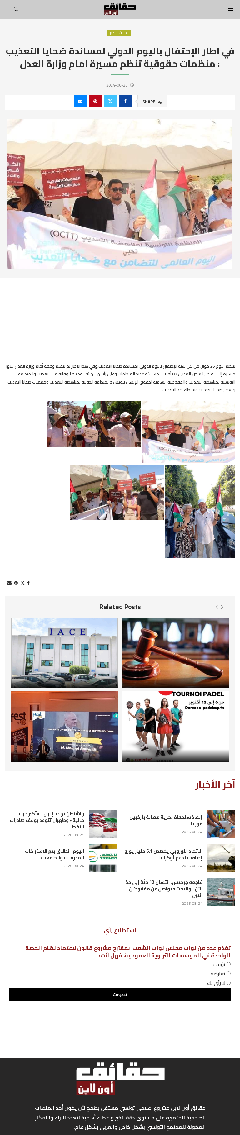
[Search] (16, 11)
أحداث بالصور (119, 33)
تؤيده (220, 964)
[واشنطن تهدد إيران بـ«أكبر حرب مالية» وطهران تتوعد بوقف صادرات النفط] (103, 824)
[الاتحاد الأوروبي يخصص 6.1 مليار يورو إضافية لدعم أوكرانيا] (221, 858)
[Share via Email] (80, 101)
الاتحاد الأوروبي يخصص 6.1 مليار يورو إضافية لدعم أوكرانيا (163, 854)
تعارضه (219, 973)
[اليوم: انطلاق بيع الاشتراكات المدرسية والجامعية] (103, 858)
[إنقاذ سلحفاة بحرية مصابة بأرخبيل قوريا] (221, 824)
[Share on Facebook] (125, 101)
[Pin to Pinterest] (95, 101)
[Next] (222, 607)
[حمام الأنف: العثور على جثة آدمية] (175, 653)
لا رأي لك (217, 983)
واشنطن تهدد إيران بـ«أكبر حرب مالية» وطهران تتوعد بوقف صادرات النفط (47, 820)
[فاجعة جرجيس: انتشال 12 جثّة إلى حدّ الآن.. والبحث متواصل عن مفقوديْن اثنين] (221, 892)
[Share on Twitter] (110, 101)
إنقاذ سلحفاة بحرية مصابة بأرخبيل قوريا (165, 820)
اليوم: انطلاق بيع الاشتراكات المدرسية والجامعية (54, 854)
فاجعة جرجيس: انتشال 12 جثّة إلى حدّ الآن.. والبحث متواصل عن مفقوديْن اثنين (164, 889)
